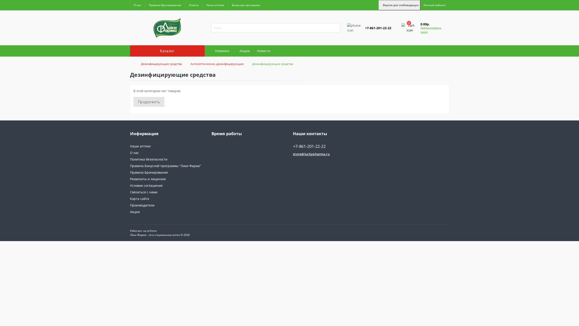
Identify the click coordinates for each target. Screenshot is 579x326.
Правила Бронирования (165, 5)
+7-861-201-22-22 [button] (309, 146)
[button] (434, 5)
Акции (245, 51)
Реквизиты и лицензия (148, 179)
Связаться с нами (143, 192)
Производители (142, 205)
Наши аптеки (215, 5)
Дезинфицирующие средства (161, 64)
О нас (137, 5)
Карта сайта (139, 199)
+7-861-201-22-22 (360, 41)
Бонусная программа (246, 5)
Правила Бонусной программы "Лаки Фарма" (165, 166)
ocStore (152, 231)
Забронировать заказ (430, 30)
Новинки (222, 51)
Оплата (194, 5)
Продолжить (149, 101)
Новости (263, 51)
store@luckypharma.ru (311, 154)
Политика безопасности (148, 159)
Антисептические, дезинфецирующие (217, 64)
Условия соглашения (146, 185)
